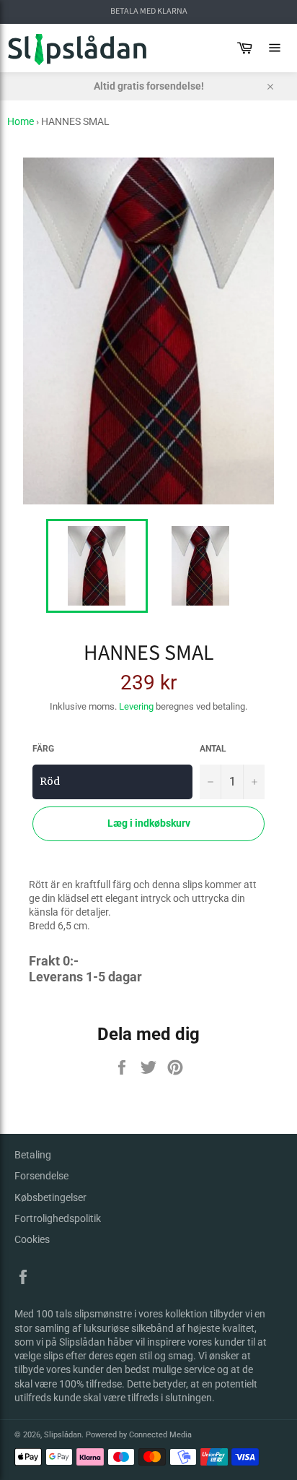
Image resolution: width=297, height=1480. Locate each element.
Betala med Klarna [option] (148, 11)
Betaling (32, 1155)
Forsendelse (41, 1176)
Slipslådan (62, 1435)
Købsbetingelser (50, 1197)
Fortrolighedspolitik (57, 1218)
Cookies (32, 1239)
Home (20, 121)
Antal (213, 749)
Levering (136, 706)
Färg (43, 749)
